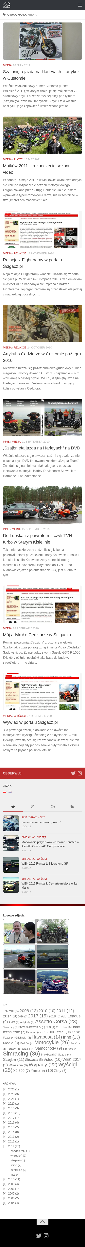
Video (52, 1059)
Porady (13, 1048)
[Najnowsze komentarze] (52, 807)
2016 (22, 1016)
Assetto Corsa (56, 1021)
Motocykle (52, 1042)
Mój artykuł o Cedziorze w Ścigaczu (37, 634)
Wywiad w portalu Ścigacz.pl (30, 722)
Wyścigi (20, 715)
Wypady (43, 1064)
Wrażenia (18, 1065)
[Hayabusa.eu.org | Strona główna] (8, 5)
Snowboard (49, 1054)
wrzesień (16, 1155)
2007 (11, 1193)
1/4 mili (11, 1011)
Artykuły (27, 1022)
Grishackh (23, 1037)
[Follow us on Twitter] (73, 773)
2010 (47, 1011)
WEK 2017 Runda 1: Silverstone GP (45, 863)
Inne (6, 441)
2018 (54, 1016)
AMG (14, 1022)
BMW (23, 1027)
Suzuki (64, 1054)
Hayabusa (47, 1037)
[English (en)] (10, 791)
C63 (50, 1027)
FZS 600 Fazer (54, 1032)
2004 (11, 1203)
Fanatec (33, 1032)
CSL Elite (63, 1027)
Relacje (20, 253)
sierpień (15, 1160)
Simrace (70, 1048)
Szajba (13, 1059)
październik (17, 1151)
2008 (29, 1010)
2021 (11, 1098)
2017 (38, 1015)
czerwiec (16, 1169)
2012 (11, 1141)
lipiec (13, 1165)
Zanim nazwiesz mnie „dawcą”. (42, 822)
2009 (11, 1184)
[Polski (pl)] (5, 791)
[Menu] (80, 5)
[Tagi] (72, 807)
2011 (65, 1010)
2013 (11, 1136)
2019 (11, 1108)
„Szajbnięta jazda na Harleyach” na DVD (41, 448)
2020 (11, 1103)
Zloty (18, 159)
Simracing (28, 837)
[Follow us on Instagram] (79, 773)
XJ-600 (21, 1071)
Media (7, 65)
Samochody (37, 817)
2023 (11, 1094)
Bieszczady (10, 1027)
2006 (11, 1198)
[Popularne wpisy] (13, 807)
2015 (11, 1127)
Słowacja (34, 1059)
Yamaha (42, 1070)
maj (12, 1174)
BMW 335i (37, 1027)
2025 (11, 1089)
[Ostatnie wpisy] (32, 807)
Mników (27, 1043)
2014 (10, 1016)
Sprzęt (41, 837)
